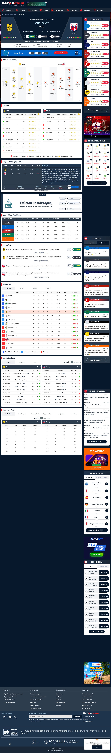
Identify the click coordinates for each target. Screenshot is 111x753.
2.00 (63, 235)
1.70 (69, 223)
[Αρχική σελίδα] (2, 14)
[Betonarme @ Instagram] (4, 717)
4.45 (22, 223)
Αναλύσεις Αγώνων (9, 700)
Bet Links (85, 719)
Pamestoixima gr (96, 51)
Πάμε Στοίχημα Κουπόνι (10, 697)
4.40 (22, 227)
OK (97, 747)
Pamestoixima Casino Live (89, 702)
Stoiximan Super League (36, 19)
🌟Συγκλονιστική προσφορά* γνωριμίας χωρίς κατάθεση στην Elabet (95, 279)
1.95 (43, 235)
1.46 (16, 223)
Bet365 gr (94, 70)
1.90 (43, 223)
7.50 (27, 223)
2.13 (63, 231)
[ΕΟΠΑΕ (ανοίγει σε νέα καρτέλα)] (61, 742)
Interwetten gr (95, 89)
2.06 (63, 223)
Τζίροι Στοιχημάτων (9, 702)
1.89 (43, 239)
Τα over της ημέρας (35, 694)
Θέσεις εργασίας (88, 721)
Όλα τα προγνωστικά (95, 183)
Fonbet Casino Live (87, 705)
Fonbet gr (93, 61)
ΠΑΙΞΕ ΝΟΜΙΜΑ (61, 53)
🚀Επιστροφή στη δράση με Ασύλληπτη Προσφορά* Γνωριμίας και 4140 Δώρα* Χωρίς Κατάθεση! (96, 292)
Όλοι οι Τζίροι (95, 631)
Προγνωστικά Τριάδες (36, 700)
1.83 (48, 239)
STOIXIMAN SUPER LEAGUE (10, 14)
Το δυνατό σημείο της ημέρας (38, 697)
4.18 (22, 239)
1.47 (16, 227)
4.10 (22, 235)
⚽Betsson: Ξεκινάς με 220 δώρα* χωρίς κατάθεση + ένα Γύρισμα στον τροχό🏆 (96, 352)
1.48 (16, 231)
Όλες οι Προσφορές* (95, 360)
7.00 (27, 235)
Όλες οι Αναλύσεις (95, 530)
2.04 (63, 239)
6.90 (27, 227)
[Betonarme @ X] (15, 717)
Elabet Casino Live (87, 700)
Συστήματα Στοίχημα (35, 708)
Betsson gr (94, 98)
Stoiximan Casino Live (88, 694)
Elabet (92, 42)
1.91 (43, 227)
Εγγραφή (77, 716)
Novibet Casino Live (87, 697)
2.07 (63, 227)
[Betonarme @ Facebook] (10, 717)
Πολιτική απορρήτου (89, 716)
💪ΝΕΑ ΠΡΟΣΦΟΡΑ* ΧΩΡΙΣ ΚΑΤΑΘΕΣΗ (96, 316)
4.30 (22, 231)
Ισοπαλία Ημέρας (34, 705)
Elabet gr (58, 700)
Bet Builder (33, 702)
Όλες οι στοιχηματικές (95, 110)
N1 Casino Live (86, 708)
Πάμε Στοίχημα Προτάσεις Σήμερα (13, 694)
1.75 (69, 235)
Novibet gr (94, 32)
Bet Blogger (87, 395)
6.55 (27, 239)
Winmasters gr (95, 79)
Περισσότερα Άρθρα (95, 441)
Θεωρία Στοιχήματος (89, 433)
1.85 (48, 235)
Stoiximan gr (94, 23)
